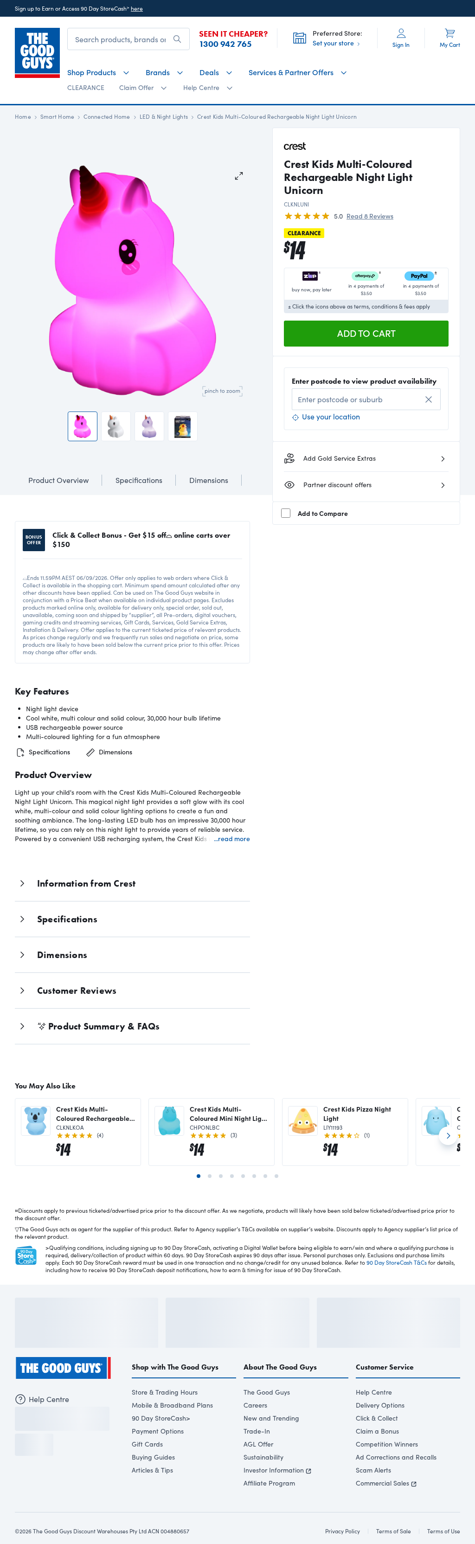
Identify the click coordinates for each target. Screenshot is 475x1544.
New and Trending (271, 1416)
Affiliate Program (269, 1481)
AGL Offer (258, 1442)
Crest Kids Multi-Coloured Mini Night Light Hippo (229, 1077)
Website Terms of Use (42, 1517)
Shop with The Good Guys (175, 1365)
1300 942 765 (225, 44)
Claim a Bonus (377, 1429)
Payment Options (158, 1429)
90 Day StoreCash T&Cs (396, 1226)
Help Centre (374, 1390)
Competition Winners (387, 1442)
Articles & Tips (152, 1468)
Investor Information (274, 1468)
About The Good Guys (280, 1365)
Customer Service (385, 1365)
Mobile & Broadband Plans (172, 1403)
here (137, 8)
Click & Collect (377, 1416)
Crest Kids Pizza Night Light (357, 1077)
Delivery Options (380, 1403)
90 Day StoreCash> (161, 1416)
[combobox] (366, 399)
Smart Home (57, 116)
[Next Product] (448, 1103)
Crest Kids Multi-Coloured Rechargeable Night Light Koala (92, 1077)
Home (23, 116)
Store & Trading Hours (165, 1390)
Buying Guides (153, 1455)
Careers (255, 1403)
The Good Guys (267, 1390)
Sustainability (263, 1455)
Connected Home (106, 116)
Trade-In (257, 1429)
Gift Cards (147, 1442)
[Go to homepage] (37, 53)
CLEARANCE (85, 87)
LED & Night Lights (164, 116)
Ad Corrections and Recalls (396, 1455)
